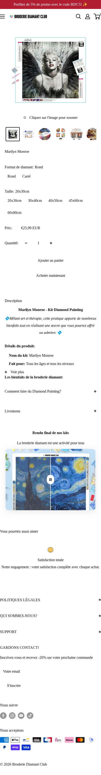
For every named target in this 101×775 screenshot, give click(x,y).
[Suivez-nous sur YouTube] (21, 715)
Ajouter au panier (50, 260)
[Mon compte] (87, 16)
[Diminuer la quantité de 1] (26, 243)
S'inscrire (14, 686)
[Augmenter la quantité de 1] (51, 243)
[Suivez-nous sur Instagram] (12, 715)
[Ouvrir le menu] (2, 16)
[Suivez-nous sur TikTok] (30, 715)
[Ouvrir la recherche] (78, 16)
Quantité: (11, 243)
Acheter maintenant (50, 276)
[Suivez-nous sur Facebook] (3, 715)
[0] (97, 16)
